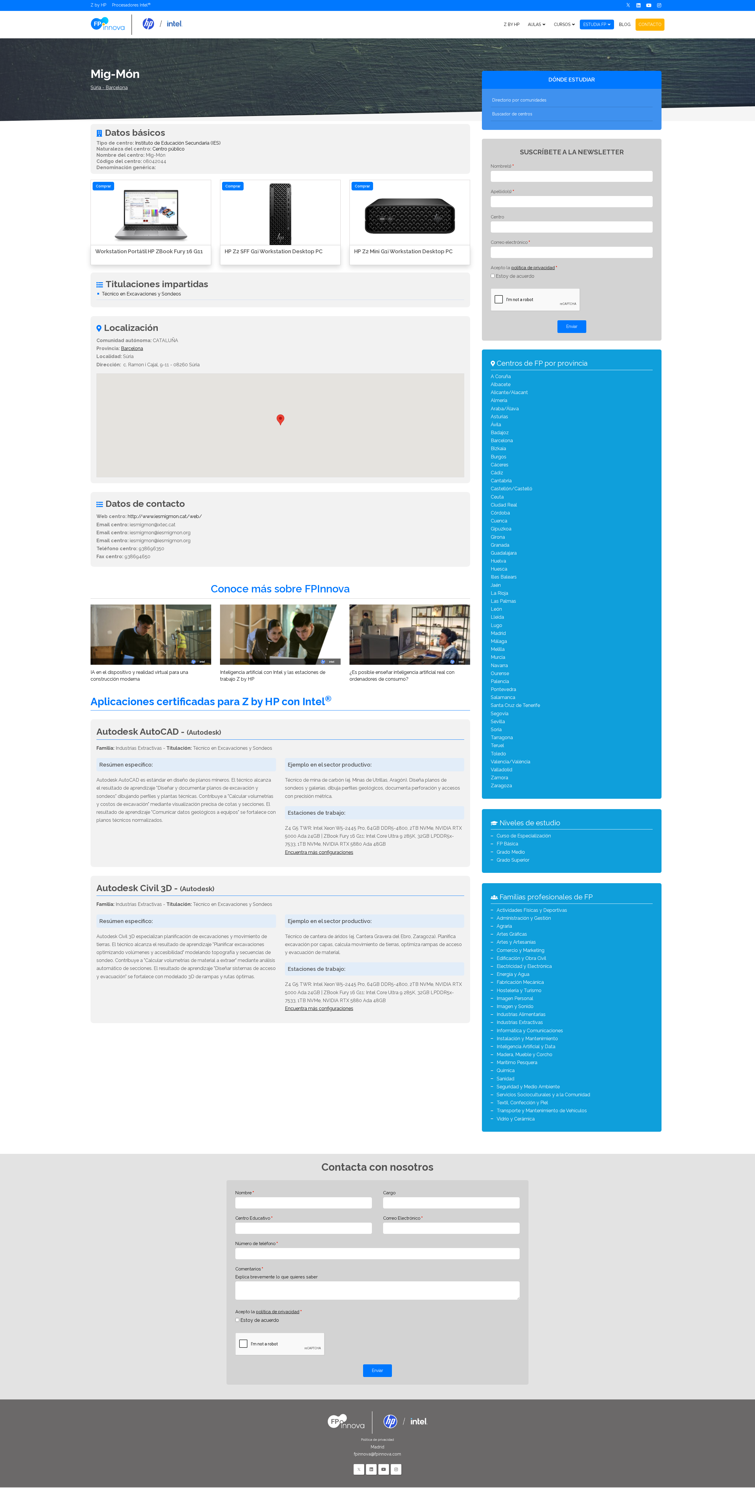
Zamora (499, 777)
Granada (500, 545)
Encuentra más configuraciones (319, 852)
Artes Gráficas (512, 934)
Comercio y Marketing (520, 950)
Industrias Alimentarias (521, 1014)
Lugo (496, 625)
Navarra (499, 665)
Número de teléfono (255, 1243)
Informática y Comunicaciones (530, 1030)
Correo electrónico (509, 242)
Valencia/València (510, 762)
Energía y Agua (513, 974)
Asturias (499, 416)
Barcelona (132, 348)
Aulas (534, 24)
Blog (625, 24)
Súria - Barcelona (109, 87)
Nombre (243, 1192)
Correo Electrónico (401, 1218)
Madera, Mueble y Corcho (524, 1054)
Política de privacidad (377, 1440)
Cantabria (501, 481)
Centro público (168, 149)
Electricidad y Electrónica (524, 966)
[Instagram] (659, 5)
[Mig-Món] (137, 24)
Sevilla (498, 721)
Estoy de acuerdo (515, 276)
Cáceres (499, 465)
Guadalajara (504, 553)
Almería (499, 400)
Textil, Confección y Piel (522, 1102)
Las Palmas (503, 601)
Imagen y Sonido (515, 1006)
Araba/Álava (505, 408)
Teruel (497, 745)
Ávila (496, 424)
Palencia (500, 681)
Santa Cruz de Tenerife (515, 705)
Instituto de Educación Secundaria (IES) (178, 143)
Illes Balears (504, 577)
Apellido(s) (501, 191)
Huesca (499, 569)
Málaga (499, 641)
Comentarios (248, 1268)
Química (506, 1070)
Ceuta (497, 497)
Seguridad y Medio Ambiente (528, 1087)
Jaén (496, 585)
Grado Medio (511, 852)
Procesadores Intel (130, 5)
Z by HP (98, 5)
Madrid (498, 633)
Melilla (498, 649)
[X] (628, 5)
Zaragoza (501, 785)
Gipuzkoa (501, 529)
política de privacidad (533, 267)
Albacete (501, 384)
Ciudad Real (504, 505)
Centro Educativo (252, 1218)
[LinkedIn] (371, 1469)
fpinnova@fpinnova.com (377, 1453)
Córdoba (500, 513)
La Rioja (499, 593)
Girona (498, 537)
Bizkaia (498, 448)
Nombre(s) (501, 166)
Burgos (498, 457)
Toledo (498, 754)
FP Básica (507, 844)
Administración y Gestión (524, 918)
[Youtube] (649, 5)
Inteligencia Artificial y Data (526, 1046)
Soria (496, 729)
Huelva (498, 561)
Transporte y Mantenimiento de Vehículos (542, 1110)
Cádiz (497, 473)
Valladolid (501, 769)
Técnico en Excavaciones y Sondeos (141, 294)
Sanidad (505, 1079)
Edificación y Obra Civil (521, 958)
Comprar (103, 186)
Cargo (389, 1192)
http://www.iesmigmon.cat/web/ (165, 516)
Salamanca (503, 697)
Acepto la (523, 267)
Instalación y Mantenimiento (527, 1038)
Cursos (562, 24)
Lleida (497, 617)
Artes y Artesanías (516, 942)
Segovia (499, 713)
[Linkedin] (638, 5)
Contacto (650, 24)
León (496, 609)
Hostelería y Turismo (519, 990)
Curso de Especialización (524, 836)
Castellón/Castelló (511, 488)
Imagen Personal (515, 998)
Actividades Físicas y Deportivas (532, 910)
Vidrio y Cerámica (516, 1119)
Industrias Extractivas (520, 1022)
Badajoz (500, 432)
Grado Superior (513, 860)
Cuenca (499, 521)
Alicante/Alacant (509, 392)
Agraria (504, 926)
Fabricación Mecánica (520, 982)
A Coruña (501, 376)
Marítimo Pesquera (517, 1062)
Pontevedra (503, 689)
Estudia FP (594, 24)
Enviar (571, 326)
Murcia (498, 657)
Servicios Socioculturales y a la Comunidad (543, 1094)
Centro (497, 216)
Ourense (500, 673)
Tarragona (502, 737)
